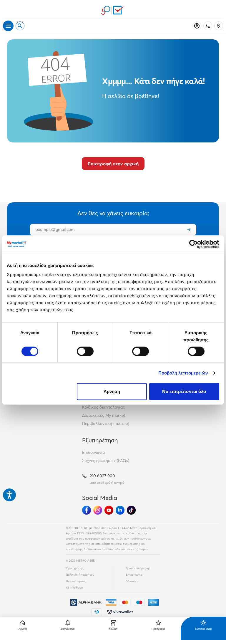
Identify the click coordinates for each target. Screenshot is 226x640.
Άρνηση (112, 391)
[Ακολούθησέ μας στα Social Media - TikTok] (131, 510)
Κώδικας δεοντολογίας (103, 407)
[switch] (85, 351)
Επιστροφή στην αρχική (113, 164)
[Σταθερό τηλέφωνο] (207, 25)
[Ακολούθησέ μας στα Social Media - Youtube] (108, 510)
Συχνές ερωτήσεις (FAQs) (105, 460)
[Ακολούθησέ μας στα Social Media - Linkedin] (120, 510)
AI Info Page (74, 587)
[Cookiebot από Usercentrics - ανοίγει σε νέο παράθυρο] (193, 244)
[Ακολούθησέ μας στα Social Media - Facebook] (86, 510)
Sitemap (131, 581)
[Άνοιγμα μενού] (8, 26)
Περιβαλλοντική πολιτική (105, 423)
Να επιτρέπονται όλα (184, 391)
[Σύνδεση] (196, 25)
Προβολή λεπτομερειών (183, 372)
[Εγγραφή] (188, 229)
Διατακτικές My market (103, 415)
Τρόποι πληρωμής (138, 568)
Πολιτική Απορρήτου (80, 575)
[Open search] (20, 25)
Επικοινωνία (93, 452)
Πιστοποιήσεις (76, 581)
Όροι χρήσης (75, 568)
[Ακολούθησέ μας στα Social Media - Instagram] (97, 510)
